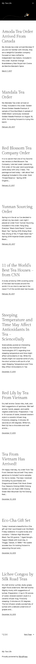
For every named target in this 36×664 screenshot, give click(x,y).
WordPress (23, 657)
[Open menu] (33, 3)
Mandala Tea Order (13, 94)
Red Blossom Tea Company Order (17, 150)
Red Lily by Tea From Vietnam (15, 395)
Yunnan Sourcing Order (17, 209)
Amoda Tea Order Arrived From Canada (17, 36)
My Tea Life (7, 3)
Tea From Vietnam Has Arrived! (13, 459)
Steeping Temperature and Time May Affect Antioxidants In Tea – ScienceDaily (17, 327)
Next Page (29, 634)
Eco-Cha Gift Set (16, 520)
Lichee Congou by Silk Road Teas (17, 576)
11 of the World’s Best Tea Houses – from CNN (18, 270)
